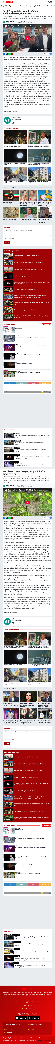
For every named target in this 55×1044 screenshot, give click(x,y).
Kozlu (38, 6)
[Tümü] (50, 430)
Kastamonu (17, 440)
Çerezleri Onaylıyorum (44, 1040)
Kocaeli (16, 461)
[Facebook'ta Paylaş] (4, 54)
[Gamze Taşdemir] (7, 120)
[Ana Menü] (51, 2)
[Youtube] (33, 1014)
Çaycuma (15, 6)
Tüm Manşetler (9, 1030)
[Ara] (49, 2)
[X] (22, 1014)
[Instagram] (27, 1014)
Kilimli (43, 6)
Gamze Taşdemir (16, 119)
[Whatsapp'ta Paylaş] (9, 54)
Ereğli (34, 6)
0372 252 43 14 (28, 1005)
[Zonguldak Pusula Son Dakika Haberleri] (8, 2)
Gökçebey (28, 6)
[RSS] (35, 1014)
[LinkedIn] (30, 1014)
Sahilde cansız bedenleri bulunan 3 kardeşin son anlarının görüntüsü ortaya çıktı (30, 464)
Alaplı (10, 6)
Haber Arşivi (9, 1032)
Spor (48, 6)
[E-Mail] (13, 122)
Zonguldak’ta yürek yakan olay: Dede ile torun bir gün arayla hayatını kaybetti (31, 457)
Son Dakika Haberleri (35, 1030)
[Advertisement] (27, 411)
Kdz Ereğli (17, 454)
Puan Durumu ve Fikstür (36, 1027)
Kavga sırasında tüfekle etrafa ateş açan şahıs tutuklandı (29, 443)
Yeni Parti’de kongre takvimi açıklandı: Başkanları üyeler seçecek (32, 450)
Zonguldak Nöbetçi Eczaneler (13, 1024)
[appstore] (21, 1018)
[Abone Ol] (50, 53)
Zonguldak (4, 6)
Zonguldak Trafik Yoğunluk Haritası (14, 1027)
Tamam (49, 1042)
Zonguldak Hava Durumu (36, 1024)
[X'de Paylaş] (7, 54)
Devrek (22, 6)
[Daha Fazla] (12, 54)
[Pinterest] (25, 1014)
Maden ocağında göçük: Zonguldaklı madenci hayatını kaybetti (31, 436)
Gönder (7, 242)
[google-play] (34, 1018)
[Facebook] (19, 1014)
